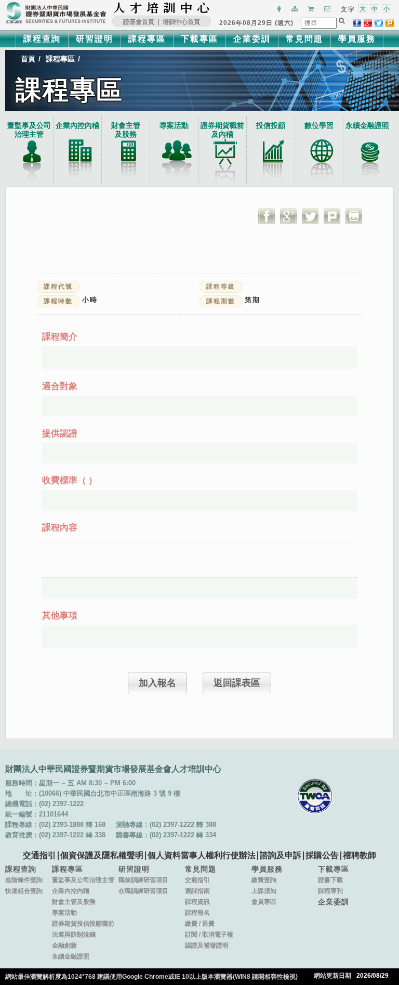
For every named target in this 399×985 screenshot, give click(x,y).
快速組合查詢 (24, 891)
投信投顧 (270, 125)
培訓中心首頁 (181, 21)
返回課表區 (237, 683)
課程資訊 (197, 901)
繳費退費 (200, 923)
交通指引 (39, 855)
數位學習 (319, 125)
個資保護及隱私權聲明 (101, 855)
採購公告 (322, 855)
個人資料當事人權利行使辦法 (202, 855)
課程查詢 (42, 38)
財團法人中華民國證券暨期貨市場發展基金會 (56, 13)
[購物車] (309, 9)
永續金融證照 (367, 125)
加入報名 (157, 683)
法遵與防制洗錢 (74, 934)
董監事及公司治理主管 (29, 129)
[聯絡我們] (326, 9)
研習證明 (94, 38)
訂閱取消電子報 (209, 934)
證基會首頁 (138, 21)
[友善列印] (353, 216)
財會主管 (125, 129)
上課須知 (263, 891)
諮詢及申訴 (280, 855)
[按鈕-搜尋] (342, 21)
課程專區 (147, 38)
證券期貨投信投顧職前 (83, 923)
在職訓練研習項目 (143, 891)
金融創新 (64, 945)
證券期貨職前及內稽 (222, 129)
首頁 (28, 58)
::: (213, 7)
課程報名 (197, 912)
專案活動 (174, 125)
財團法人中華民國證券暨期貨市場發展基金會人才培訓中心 (161, 8)
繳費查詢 (263, 880)
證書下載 (330, 880)
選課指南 (197, 891)
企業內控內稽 (77, 125)
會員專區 (263, 901)
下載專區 (199, 38)
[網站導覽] (293, 9)
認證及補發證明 (207, 945)
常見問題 (304, 38)
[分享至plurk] (389, 23)
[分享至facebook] (357, 23)
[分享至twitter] (379, 23)
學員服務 (357, 38)
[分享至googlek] (368, 23)
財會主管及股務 (74, 901)
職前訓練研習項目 (143, 880)
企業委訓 (252, 38)
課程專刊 (330, 891)
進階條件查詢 (24, 880)
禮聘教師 (359, 855)
